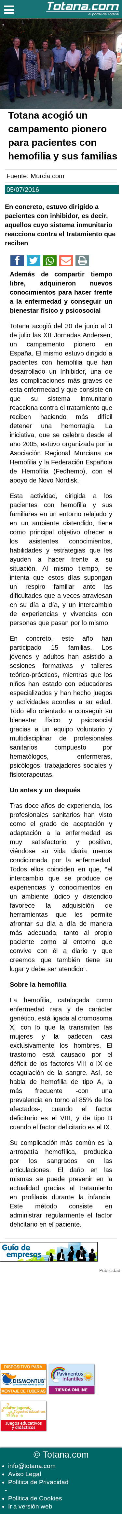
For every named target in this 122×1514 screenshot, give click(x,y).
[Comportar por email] (66, 261)
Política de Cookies (35, 1498)
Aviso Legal (24, 1474)
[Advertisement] (49, 1314)
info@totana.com (32, 1465)
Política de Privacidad (38, 1482)
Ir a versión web (30, 1506)
